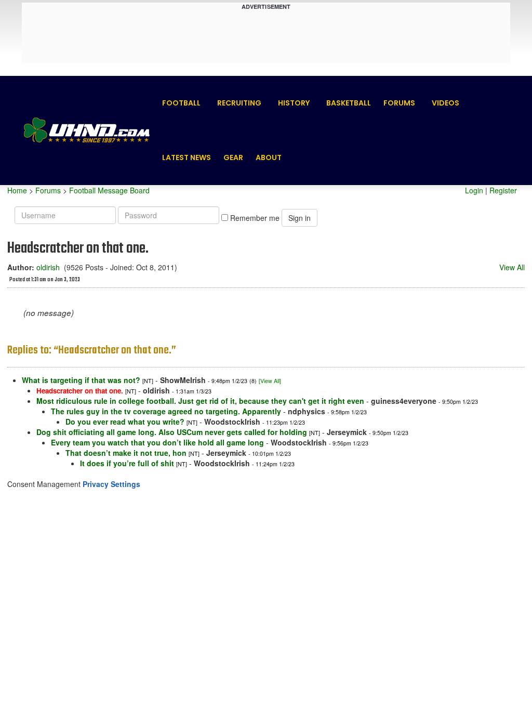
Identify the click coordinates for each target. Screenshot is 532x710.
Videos (445, 103)
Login (474, 190)
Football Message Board (109, 190)
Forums (399, 103)
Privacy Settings (111, 484)
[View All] (270, 381)
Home (17, 190)
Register (503, 190)
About (269, 157)
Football (181, 103)
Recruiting (239, 103)
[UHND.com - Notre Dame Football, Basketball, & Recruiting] (86, 130)
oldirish (48, 267)
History (294, 103)
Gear (233, 157)
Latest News (186, 157)
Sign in (299, 218)
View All (512, 267)
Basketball (348, 103)
